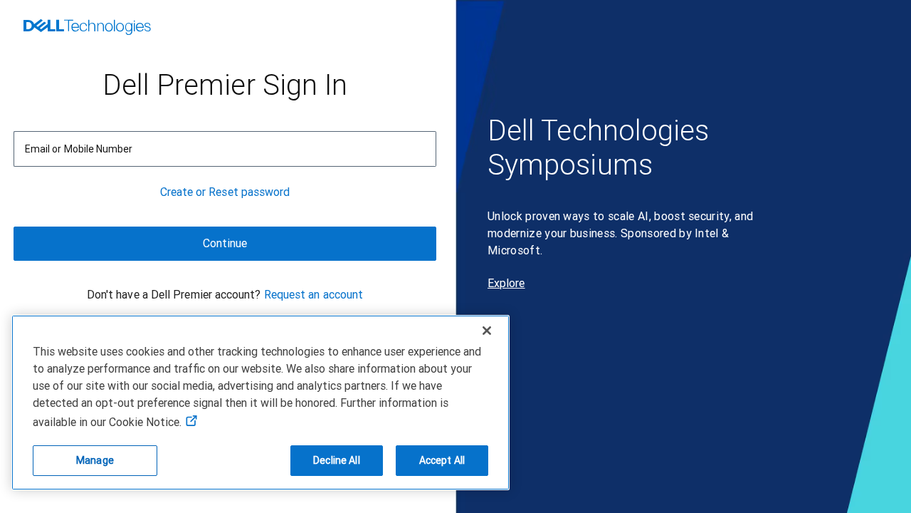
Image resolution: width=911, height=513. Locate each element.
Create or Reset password (225, 192)
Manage (95, 460)
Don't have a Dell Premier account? (174, 294)
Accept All (442, 460)
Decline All (336, 460)
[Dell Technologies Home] (87, 28)
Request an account (313, 294)
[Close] (486, 330)
